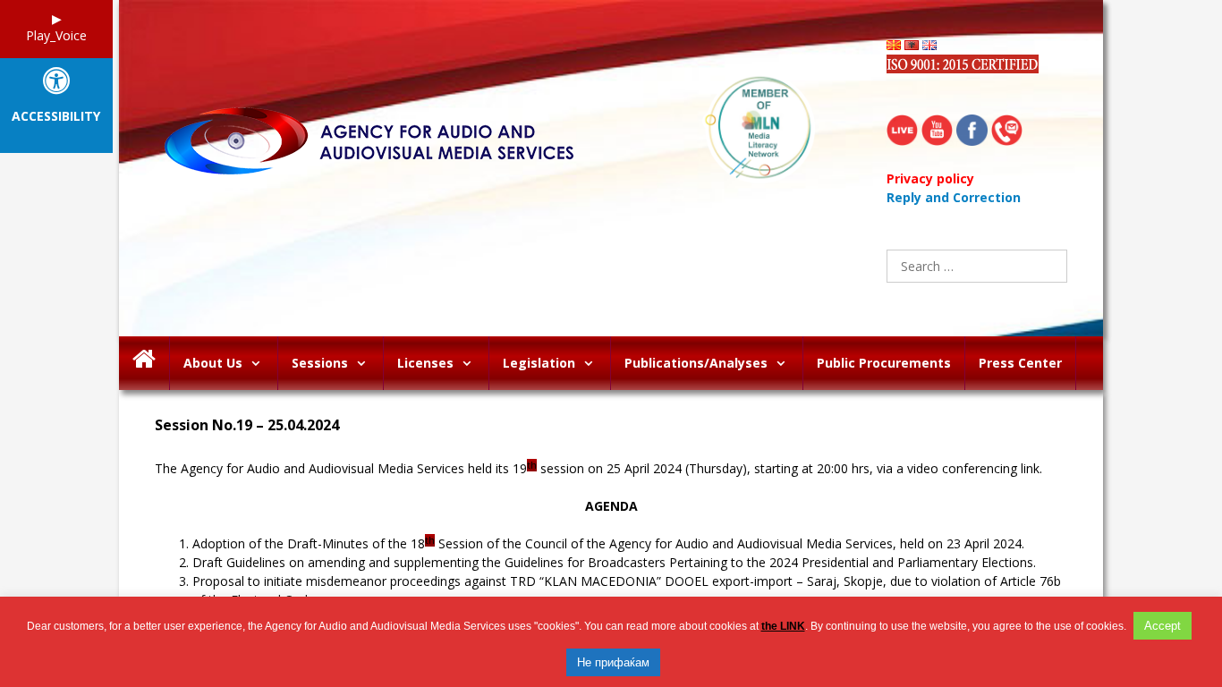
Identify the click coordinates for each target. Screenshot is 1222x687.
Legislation (539, 362)
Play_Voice (56, 35)
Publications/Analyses (696, 362)
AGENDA (611, 505)
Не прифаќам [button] (613, 662)
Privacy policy (930, 178)
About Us (212, 362)
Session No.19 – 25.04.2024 (247, 425)
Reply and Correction (954, 197)
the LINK (783, 626)
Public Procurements (884, 362)
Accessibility (56, 116)
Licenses (425, 362)
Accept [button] (1162, 625)
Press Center (1020, 362)
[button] (259, 363)
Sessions (320, 362)
